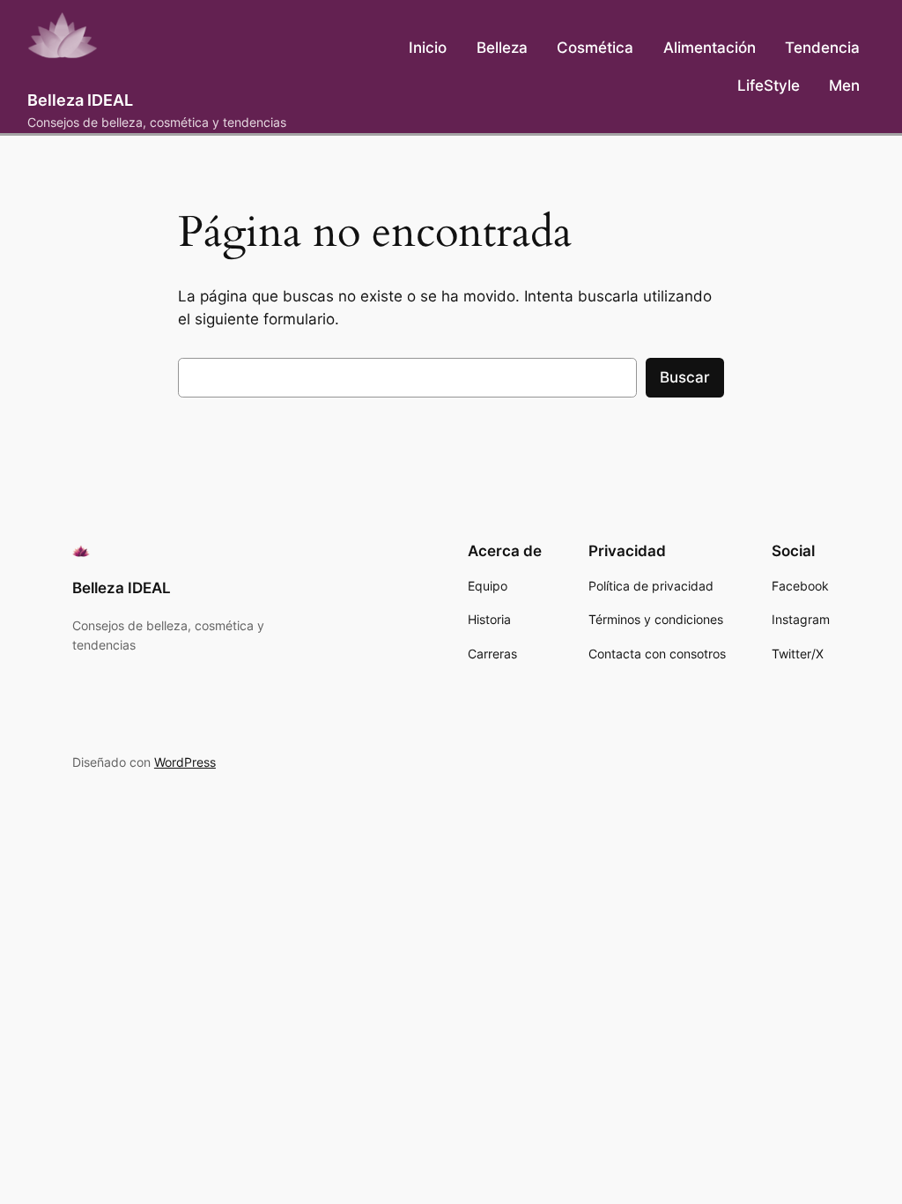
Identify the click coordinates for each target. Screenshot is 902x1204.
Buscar (685, 377)
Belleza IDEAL (80, 100)
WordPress (185, 761)
